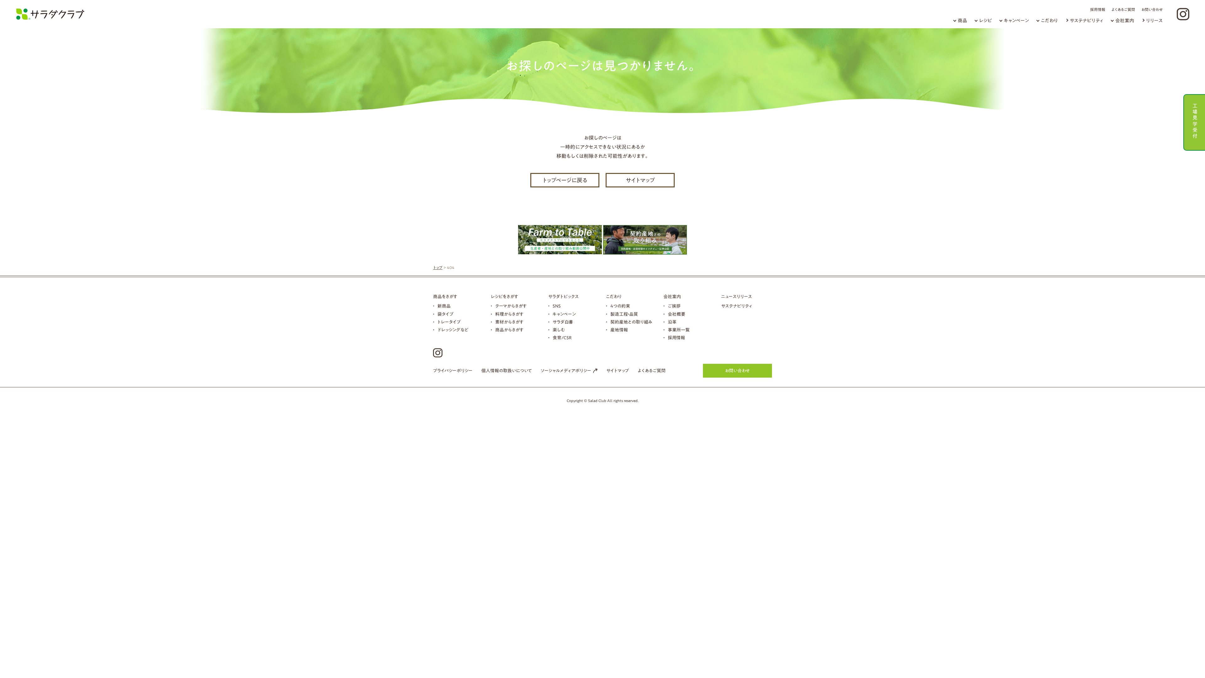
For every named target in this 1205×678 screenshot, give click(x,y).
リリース (1154, 20)
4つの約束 (620, 306)
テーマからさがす (511, 306)
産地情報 (619, 330)
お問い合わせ (1152, 9)
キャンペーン (1016, 20)
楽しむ (559, 330)
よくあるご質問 (1123, 9)
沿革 (672, 322)
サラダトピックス (563, 296)
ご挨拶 (674, 306)
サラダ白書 (563, 322)
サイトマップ (640, 180)
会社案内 (1124, 20)
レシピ (985, 20)
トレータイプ (449, 322)
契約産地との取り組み (631, 322)
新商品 (444, 306)
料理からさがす (509, 314)
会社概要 (676, 314)
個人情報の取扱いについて (506, 371)
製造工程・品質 (624, 314)
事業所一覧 (679, 330)
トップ (437, 267)
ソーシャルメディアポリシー (566, 371)
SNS (557, 306)
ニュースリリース (736, 296)
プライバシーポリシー (453, 371)
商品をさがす (445, 296)
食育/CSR (562, 338)
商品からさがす (509, 330)
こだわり (1049, 20)
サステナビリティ (1086, 20)
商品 (962, 20)
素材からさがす (509, 322)
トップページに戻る (565, 180)
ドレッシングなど (453, 330)
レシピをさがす (504, 296)
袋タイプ (445, 314)
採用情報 (1097, 9)
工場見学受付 (1194, 120)
